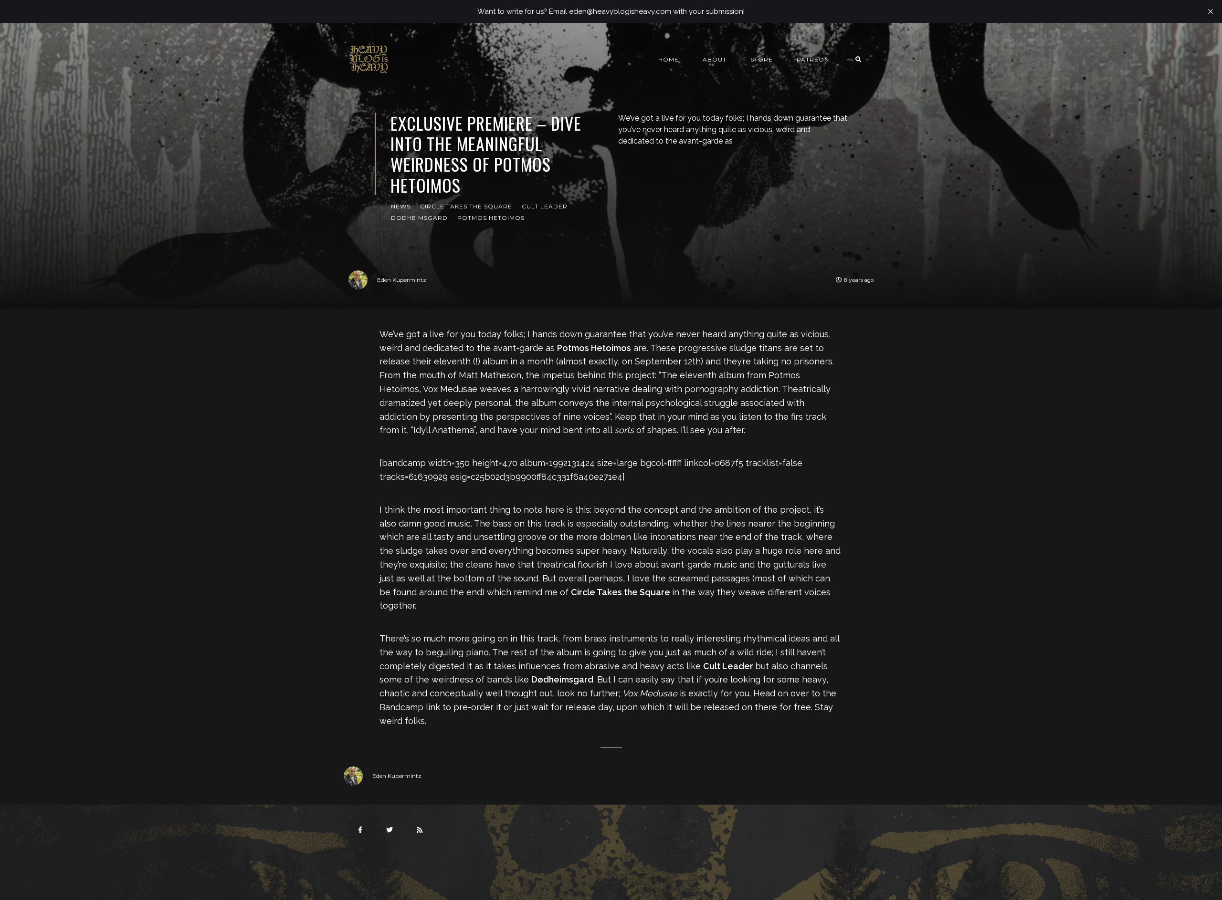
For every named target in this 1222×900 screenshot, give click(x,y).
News (401, 206)
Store (761, 59)
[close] (1210, 11)
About (715, 59)
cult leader (545, 206)
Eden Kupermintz (401, 279)
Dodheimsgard (419, 217)
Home (668, 59)
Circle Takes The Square (466, 206)
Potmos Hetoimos (491, 217)
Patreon (813, 59)
